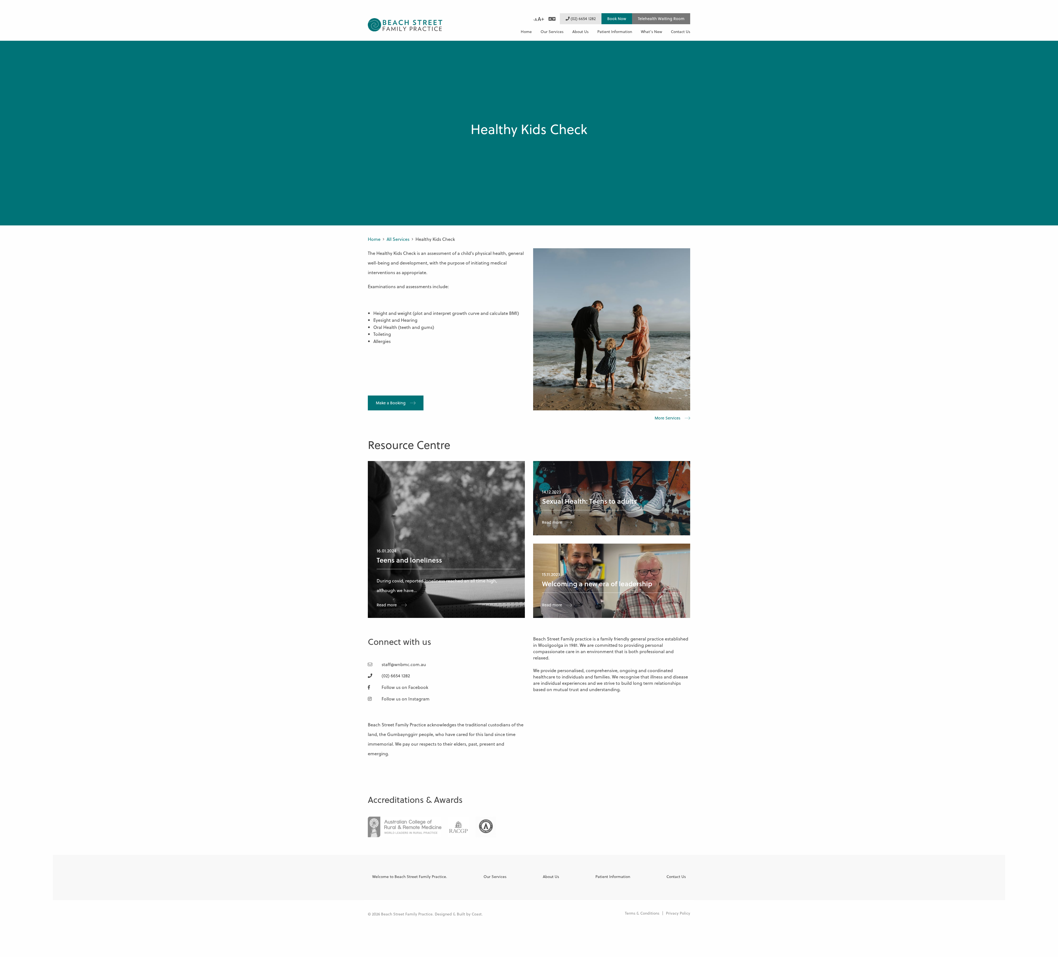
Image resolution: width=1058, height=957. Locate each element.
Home (374, 239)
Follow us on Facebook (404, 687)
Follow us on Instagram (405, 699)
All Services (398, 239)
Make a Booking (391, 403)
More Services (667, 418)
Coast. (477, 914)
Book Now (616, 18)
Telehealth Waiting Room (661, 18)
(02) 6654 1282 (583, 18)
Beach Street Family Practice (405, 25)
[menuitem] (526, 31)
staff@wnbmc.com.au (403, 664)
